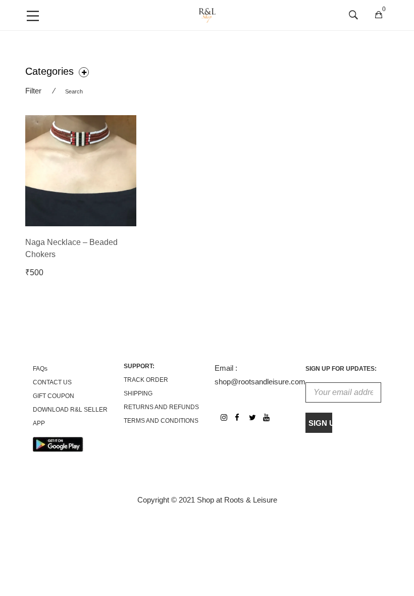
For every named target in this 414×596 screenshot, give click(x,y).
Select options (54, 272)
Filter (33, 90)
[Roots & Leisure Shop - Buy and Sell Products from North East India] (207, 14)
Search (74, 91)
